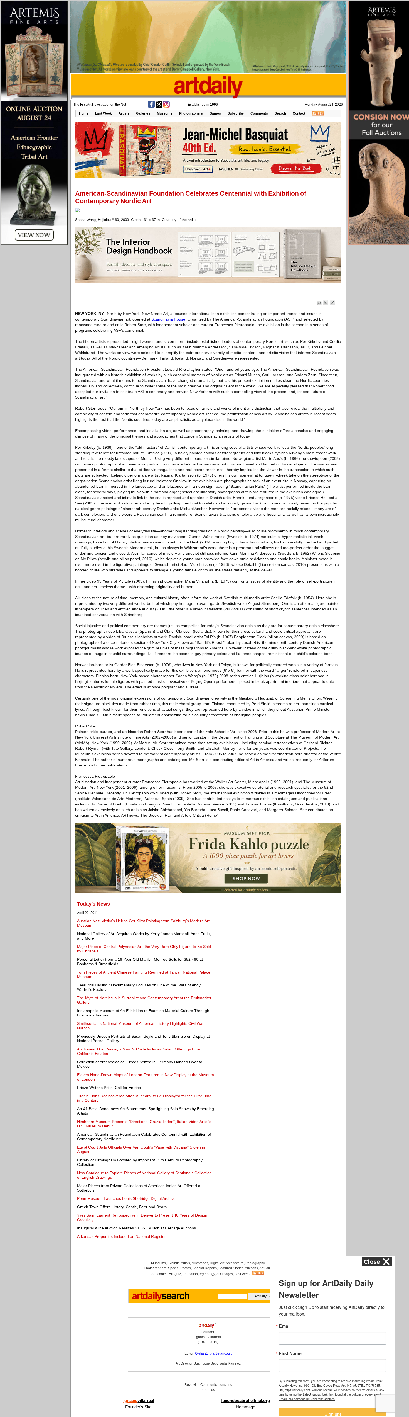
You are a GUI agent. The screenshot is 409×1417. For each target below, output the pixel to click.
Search (280, 113)
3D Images (224, 1274)
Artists (124, 113)
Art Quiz (175, 1274)
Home (83, 113)
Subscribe (236, 113)
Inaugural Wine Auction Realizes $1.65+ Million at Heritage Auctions (136, 1228)
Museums (165, 113)
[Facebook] (151, 106)
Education (190, 1274)
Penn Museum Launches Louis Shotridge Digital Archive (126, 1198)
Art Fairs (265, 1268)
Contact (299, 113)
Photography (255, 1263)
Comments (259, 113)
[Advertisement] (277, 940)
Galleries (143, 113)
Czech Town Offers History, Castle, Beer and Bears (122, 1207)
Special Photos (179, 1268)
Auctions (251, 1268)
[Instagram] (166, 106)
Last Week (103, 113)
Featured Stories (230, 1268)
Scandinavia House (168, 319)
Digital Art (217, 1263)
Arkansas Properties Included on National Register (121, 1236)
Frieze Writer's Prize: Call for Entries (109, 1087)
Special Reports (205, 1268)
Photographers (191, 113)
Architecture (235, 1263)
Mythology (207, 1274)
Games (215, 113)
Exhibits (173, 1263)
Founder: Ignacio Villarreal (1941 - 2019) (208, 1337)
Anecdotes (159, 1274)
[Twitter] (159, 106)
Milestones (200, 1263)
